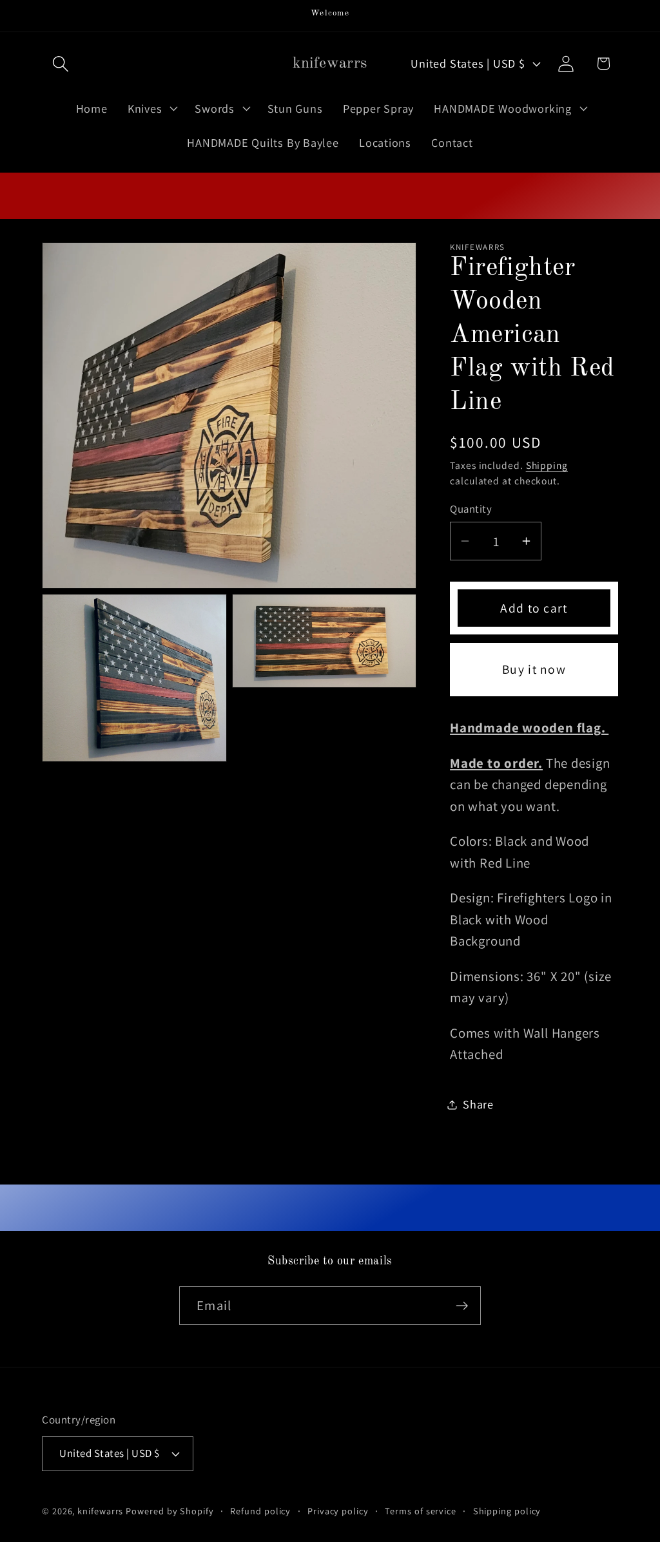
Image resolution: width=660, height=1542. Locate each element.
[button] (60, 63)
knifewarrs (100, 1511)
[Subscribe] (461, 1306)
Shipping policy (507, 1511)
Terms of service (420, 1511)
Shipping (547, 465)
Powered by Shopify (169, 1511)
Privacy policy (338, 1511)
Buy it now (534, 669)
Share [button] (478, 1104)
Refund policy (260, 1511)
